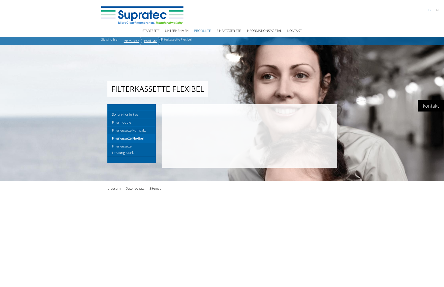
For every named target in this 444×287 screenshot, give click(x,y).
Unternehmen (177, 30)
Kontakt (294, 30)
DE (430, 10)
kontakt (431, 106)
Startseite (151, 30)
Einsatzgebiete (229, 30)
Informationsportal (264, 30)
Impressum (112, 188)
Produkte (202, 30)
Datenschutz (135, 188)
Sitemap (156, 188)
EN (436, 10)
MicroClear (131, 41)
